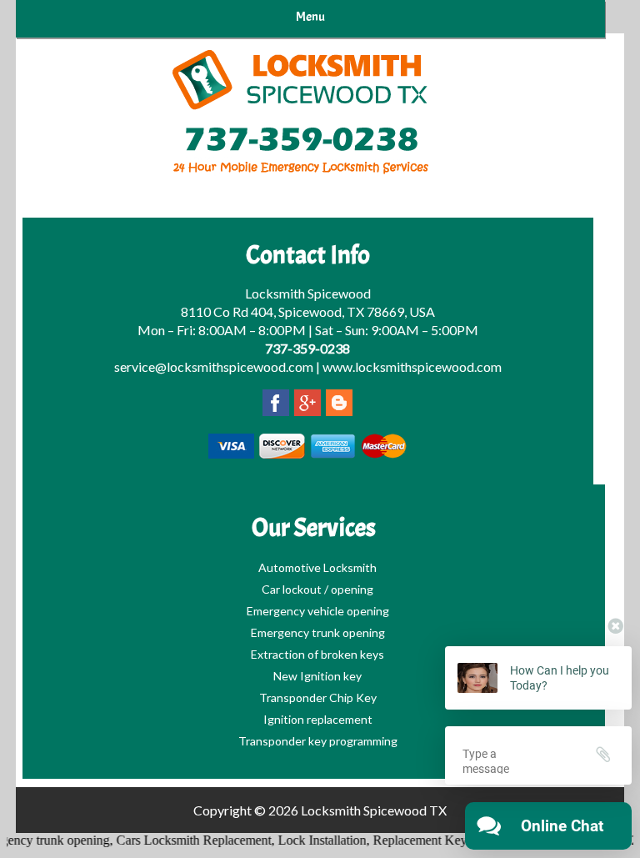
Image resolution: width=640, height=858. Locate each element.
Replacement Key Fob (424, 840)
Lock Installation (314, 840)
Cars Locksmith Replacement (185, 840)
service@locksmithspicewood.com (213, 366)
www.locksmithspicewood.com (412, 366)
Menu (310, 16)
